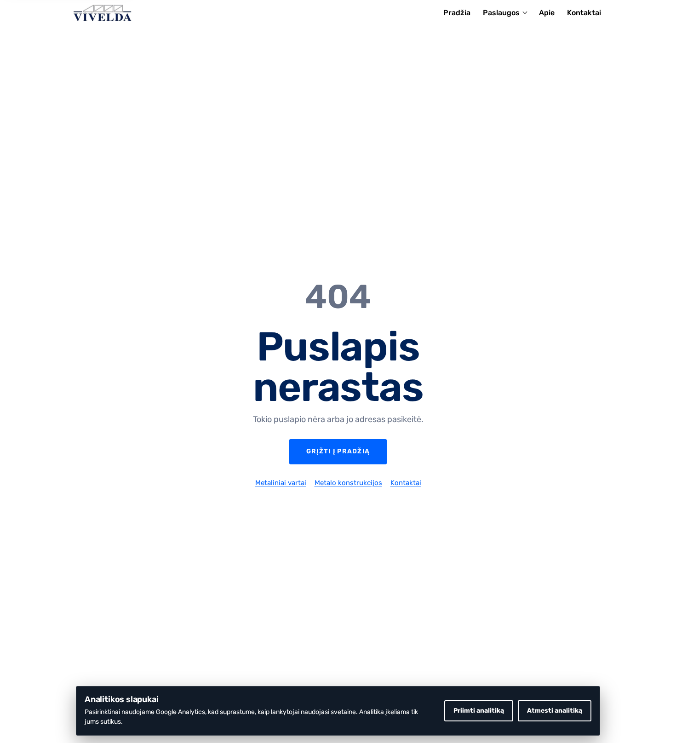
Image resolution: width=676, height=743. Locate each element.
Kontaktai (584, 12)
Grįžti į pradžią (338, 451)
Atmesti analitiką (554, 710)
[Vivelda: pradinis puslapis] (103, 13)
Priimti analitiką (478, 710)
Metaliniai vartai (280, 483)
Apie (547, 12)
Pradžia (456, 12)
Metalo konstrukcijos (348, 483)
